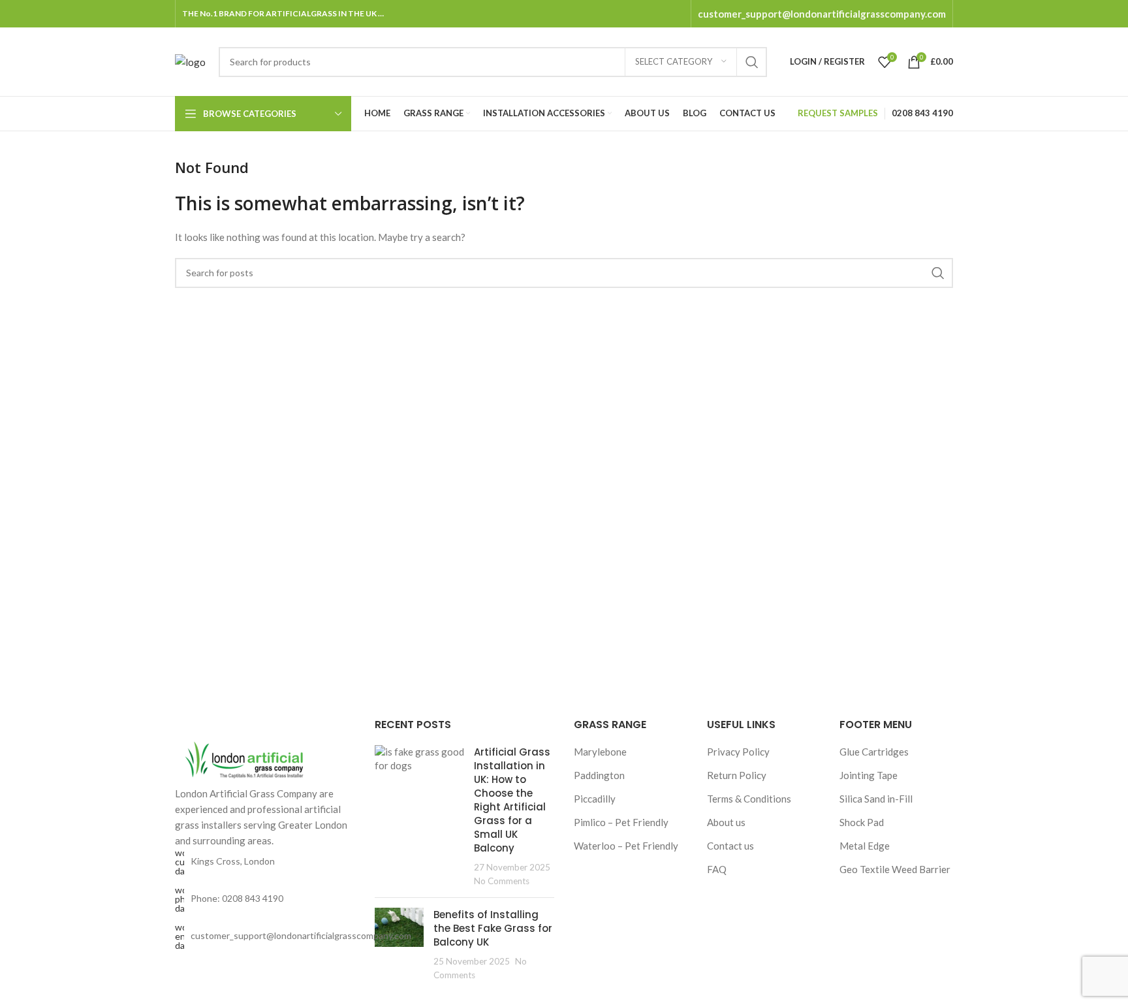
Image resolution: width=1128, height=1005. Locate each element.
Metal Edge (864, 846)
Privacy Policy (738, 752)
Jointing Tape (868, 775)
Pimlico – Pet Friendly (621, 822)
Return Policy (736, 775)
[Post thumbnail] (420, 816)
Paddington (599, 775)
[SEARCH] (752, 62)
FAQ (717, 869)
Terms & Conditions (749, 799)
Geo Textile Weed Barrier (894, 869)
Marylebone (600, 752)
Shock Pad (861, 822)
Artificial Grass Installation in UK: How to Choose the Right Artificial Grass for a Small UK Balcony (512, 800)
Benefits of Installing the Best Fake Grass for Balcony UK (492, 928)
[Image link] (247, 757)
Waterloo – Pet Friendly (626, 846)
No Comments (501, 881)
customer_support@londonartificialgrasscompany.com (822, 14)
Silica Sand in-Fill (876, 799)
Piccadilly (595, 799)
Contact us (730, 846)
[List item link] (265, 899)
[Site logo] (190, 60)
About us (726, 822)
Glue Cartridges (874, 752)
